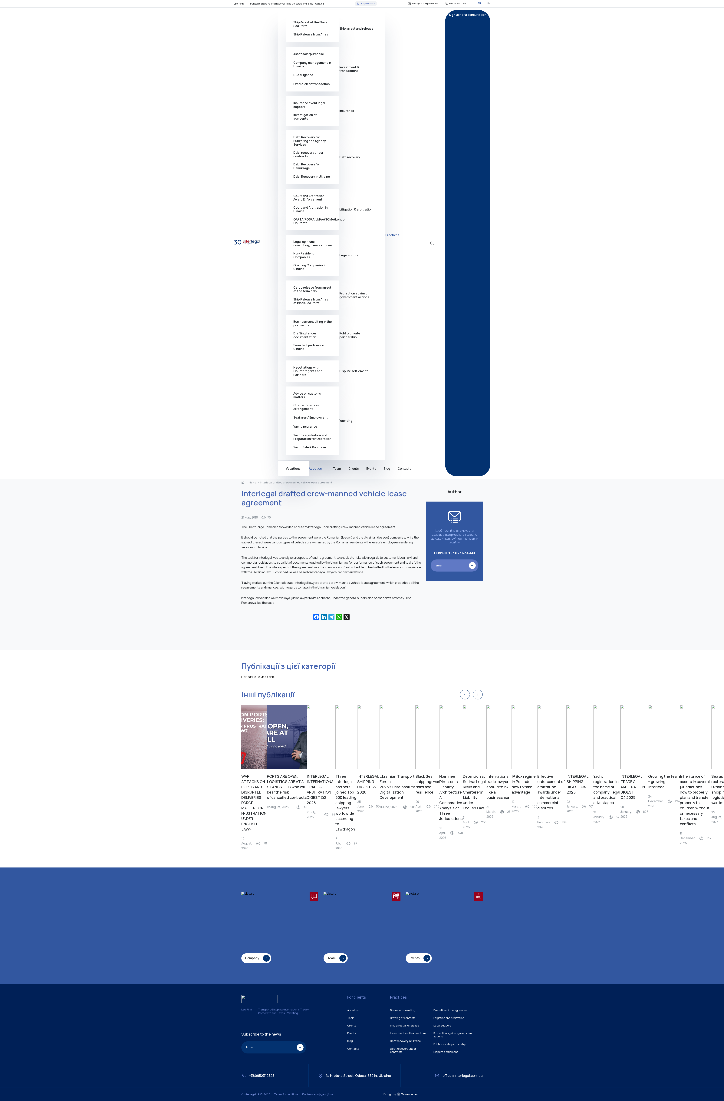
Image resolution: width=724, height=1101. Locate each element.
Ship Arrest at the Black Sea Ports (310, 24)
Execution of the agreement (451, 1010)
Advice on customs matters (307, 395)
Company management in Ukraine (312, 64)
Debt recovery (349, 157)
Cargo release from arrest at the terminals (312, 289)
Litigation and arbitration (448, 1018)
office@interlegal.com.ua (425, 3)
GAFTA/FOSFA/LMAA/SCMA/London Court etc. (316, 221)
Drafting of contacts (403, 1018)
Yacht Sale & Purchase (309, 447)
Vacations (293, 468)
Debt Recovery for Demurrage (306, 166)
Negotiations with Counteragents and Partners (307, 371)
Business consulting (402, 1010)
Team (337, 468)
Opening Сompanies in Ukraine (310, 267)
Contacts (404, 468)
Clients (353, 468)
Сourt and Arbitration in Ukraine (310, 209)
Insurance (346, 111)
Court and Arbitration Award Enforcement (308, 197)
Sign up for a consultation (467, 15)
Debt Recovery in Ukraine (311, 176)
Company (252, 958)
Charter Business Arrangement (306, 407)
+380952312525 (457, 3)
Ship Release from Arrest (311, 34)
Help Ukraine (368, 3)
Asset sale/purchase (308, 54)
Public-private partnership (349, 335)
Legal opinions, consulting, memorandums (313, 243)
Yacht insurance (305, 426)
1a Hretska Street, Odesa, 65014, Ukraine (358, 1075)
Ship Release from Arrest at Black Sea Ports (311, 301)
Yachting (345, 421)
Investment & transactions (349, 69)
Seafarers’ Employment (310, 417)
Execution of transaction (311, 84)
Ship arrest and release (356, 28)
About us (315, 468)
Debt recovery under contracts (308, 154)
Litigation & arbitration (356, 209)
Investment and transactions (408, 1033)
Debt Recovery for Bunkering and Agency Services (309, 140)
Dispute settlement (353, 371)
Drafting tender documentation (304, 335)
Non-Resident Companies (303, 255)
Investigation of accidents (305, 116)
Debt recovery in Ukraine (405, 1041)
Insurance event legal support (309, 104)
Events (371, 468)
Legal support (349, 255)
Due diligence (303, 75)
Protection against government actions (354, 295)
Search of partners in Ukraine (308, 347)
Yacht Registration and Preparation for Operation (312, 436)
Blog (387, 468)
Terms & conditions (286, 1094)
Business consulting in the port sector (312, 323)
